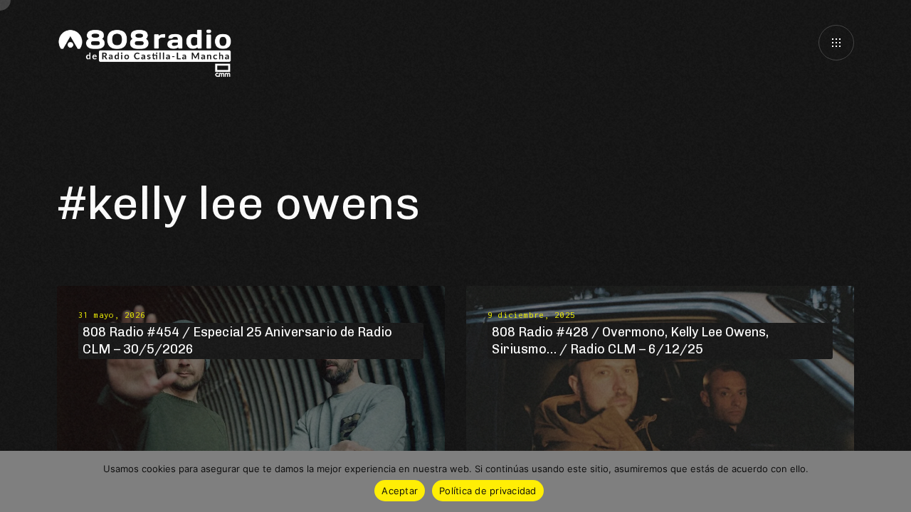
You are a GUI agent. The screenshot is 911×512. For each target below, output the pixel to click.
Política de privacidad (488, 490)
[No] (893, 481)
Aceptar (399, 490)
